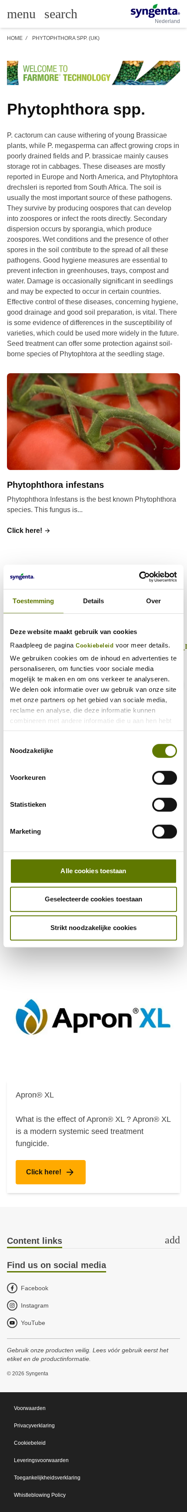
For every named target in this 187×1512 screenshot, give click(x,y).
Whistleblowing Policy (40, 1495)
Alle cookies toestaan (93, 870)
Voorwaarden (30, 1408)
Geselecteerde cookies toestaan (94, 899)
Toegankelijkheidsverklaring (47, 1478)
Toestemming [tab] (33, 601)
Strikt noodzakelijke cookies (93, 927)
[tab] (93, 1241)
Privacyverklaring (34, 1426)
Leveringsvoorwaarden (41, 1460)
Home (15, 38)
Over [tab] (153, 601)
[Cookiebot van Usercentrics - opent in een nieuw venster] (139, 576)
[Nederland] (155, 11)
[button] (29, 531)
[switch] (164, 778)
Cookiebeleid (95, 646)
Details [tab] (93, 601)
